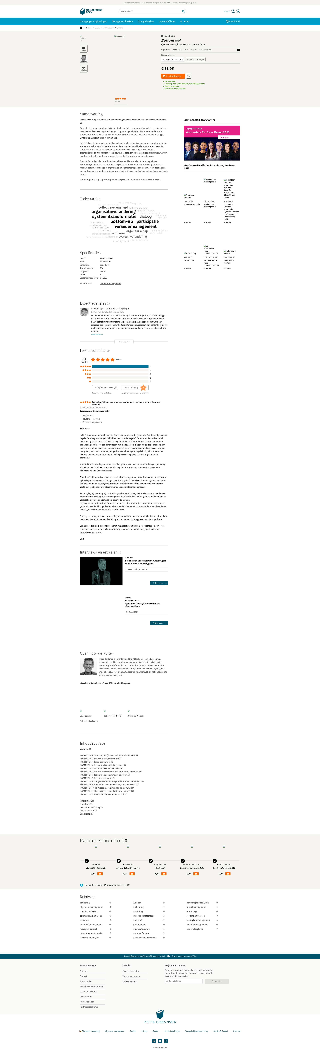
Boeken (88, 28)
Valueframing (85, 716)
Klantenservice (88, 965)
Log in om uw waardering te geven (135, 393)
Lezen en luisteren (88, 991)
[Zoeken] (183, 11)
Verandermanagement (103, 28)
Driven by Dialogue (136, 716)
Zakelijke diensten (130, 971)
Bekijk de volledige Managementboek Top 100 (107, 885)
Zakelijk (126, 965)
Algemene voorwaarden (114, 1031)
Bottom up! (119, 28)
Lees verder (96, 334)
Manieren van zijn (192, 204)
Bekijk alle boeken (87, 721)
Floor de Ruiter (168, 36)
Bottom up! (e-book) (112, 716)
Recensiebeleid (87, 1002)
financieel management (91, 924)
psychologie (192, 911)
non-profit (138, 920)
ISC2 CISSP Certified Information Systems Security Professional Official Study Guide (231, 211)
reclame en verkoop (196, 916)
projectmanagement (196, 907)
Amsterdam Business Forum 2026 (208, 132)
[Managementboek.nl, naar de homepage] (91, 14)
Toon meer (123, 342)
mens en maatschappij (143, 916)
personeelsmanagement (144, 938)
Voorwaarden (86, 981)
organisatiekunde (141, 929)
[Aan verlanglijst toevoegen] (188, 76)
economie (84, 920)
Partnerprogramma (89, 1007)
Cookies (156, 1031)
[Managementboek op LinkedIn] (154, 1041)
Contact (83, 976)
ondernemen (139, 924)
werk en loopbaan (195, 929)
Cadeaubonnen (129, 981)
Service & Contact (221, 1031)
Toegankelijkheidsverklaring (196, 1031)
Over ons (84, 971)
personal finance (141, 933)
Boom (102, 271)
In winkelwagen (173, 76)
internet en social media (91, 933)
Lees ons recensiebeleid (101, 393)
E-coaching (189, 260)
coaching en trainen (89, 911)
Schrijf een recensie (104, 387)
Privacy (144, 1031)
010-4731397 (234, 21)
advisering (85, 903)
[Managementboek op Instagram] (166, 1041)
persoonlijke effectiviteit (198, 903)
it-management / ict (89, 938)
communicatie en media (91, 916)
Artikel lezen (158, 583)
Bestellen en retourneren (92, 986)
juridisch (137, 903)
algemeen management (91, 907)
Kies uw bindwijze (168, 55)
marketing (138, 911)
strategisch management (198, 920)
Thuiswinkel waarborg (91, 1031)
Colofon (133, 1031)
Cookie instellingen (172, 1031)
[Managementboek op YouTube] (160, 1041)
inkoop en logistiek (88, 929)
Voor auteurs (86, 997)
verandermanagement (197, 924)
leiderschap (138, 907)
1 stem (117, 101)
